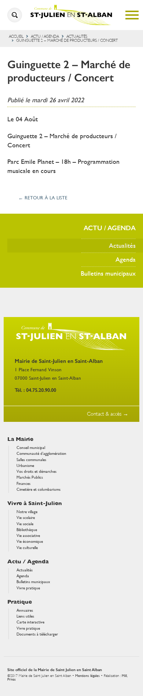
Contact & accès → (107, 414)
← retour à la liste (42, 197)
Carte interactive (30, 622)
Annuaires (24, 610)
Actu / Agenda (45, 36)
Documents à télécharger (37, 634)
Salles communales (31, 460)
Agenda (125, 259)
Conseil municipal (30, 448)
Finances (23, 484)
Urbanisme (25, 466)
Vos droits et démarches (36, 471)
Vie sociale (24, 524)
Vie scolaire (25, 518)
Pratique (19, 602)
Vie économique (29, 542)
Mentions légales (87, 676)
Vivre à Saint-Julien (34, 503)
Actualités (76, 36)
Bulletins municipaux (108, 273)
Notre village (26, 512)
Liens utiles (25, 616)
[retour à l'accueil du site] (71, 15)
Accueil (16, 36)
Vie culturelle (27, 548)
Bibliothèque (26, 530)
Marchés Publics (29, 477)
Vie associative (28, 536)
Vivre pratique (28, 588)
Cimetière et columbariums (38, 489)
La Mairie (20, 439)
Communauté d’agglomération (41, 454)
